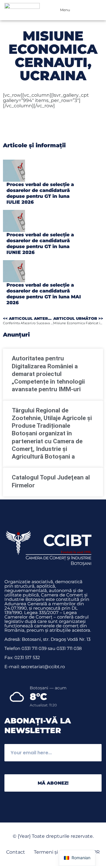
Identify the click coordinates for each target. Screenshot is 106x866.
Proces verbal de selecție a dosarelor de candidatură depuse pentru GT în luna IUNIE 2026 (40, 243)
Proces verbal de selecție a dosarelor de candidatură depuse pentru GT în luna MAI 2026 (43, 293)
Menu (65, 10)
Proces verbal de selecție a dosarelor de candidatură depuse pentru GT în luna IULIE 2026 (40, 193)
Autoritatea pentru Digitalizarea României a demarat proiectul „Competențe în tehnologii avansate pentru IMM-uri (48, 374)
